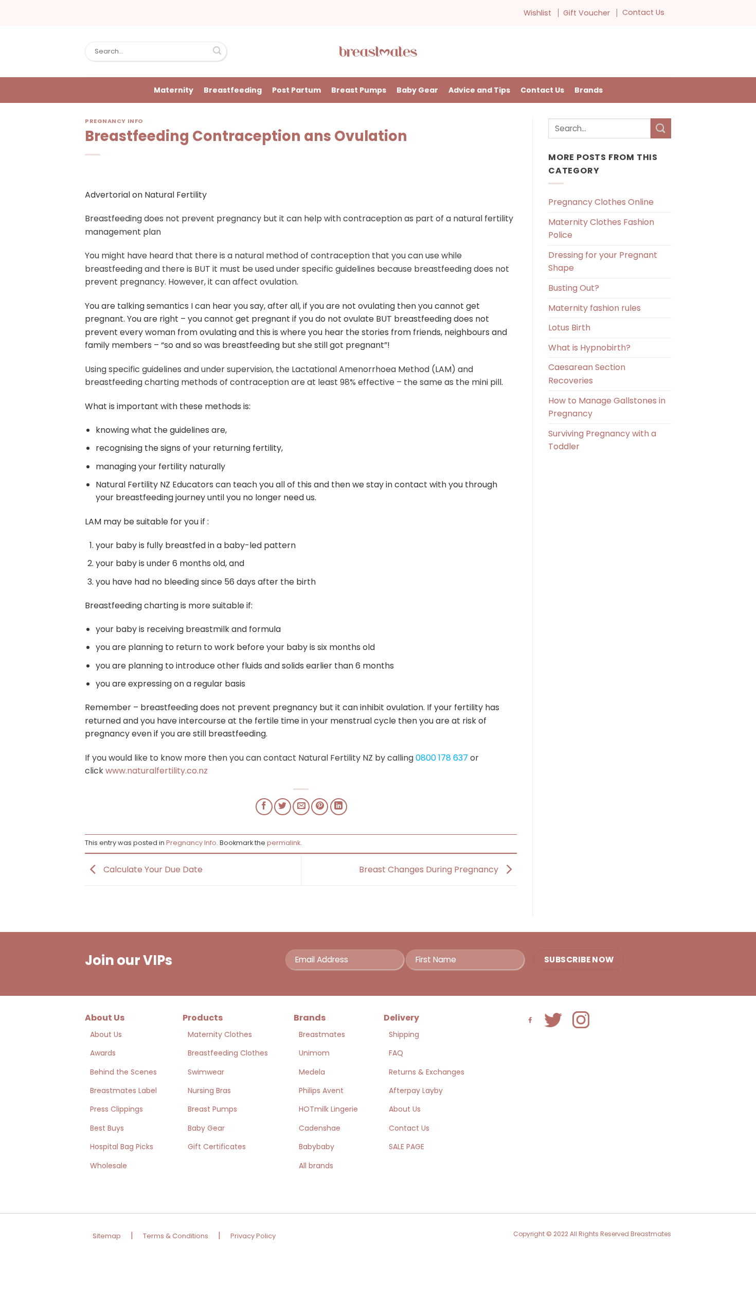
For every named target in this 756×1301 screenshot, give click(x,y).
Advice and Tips (479, 90)
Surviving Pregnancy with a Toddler (602, 440)
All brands (316, 1166)
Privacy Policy (253, 1236)
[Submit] (217, 51)
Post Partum (296, 90)
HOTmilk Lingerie (328, 1109)
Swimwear (206, 1072)
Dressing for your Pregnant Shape (602, 261)
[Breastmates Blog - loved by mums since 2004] (378, 51)
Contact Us (643, 12)
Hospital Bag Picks (121, 1146)
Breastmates (322, 1034)
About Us (106, 1034)
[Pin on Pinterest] (319, 806)
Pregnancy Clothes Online (601, 202)
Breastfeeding (233, 90)
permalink (283, 842)
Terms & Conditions (175, 1236)
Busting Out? (573, 288)
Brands (588, 90)
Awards (103, 1053)
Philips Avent (321, 1090)
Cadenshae (319, 1128)
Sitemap (107, 1236)
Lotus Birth (569, 327)
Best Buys (107, 1128)
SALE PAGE (406, 1146)
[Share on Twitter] (282, 806)
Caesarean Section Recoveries (586, 373)
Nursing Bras (209, 1090)
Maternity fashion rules (594, 308)
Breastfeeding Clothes (228, 1053)
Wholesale (108, 1166)
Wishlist (537, 13)
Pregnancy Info (114, 121)
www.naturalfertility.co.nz (156, 771)
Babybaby (316, 1146)
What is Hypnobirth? (589, 348)
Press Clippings (116, 1109)
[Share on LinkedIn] (338, 806)
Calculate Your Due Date (152, 869)
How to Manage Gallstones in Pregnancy (606, 407)
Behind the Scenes (123, 1072)
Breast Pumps (358, 90)
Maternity (173, 90)
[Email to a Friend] (301, 806)
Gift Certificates (217, 1146)
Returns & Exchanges (426, 1072)
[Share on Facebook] (264, 806)
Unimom (314, 1053)
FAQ (396, 1053)
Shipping (404, 1034)
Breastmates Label (123, 1090)
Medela (312, 1072)
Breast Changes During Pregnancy (429, 869)
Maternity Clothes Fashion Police (601, 228)
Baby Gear (417, 90)
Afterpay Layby (416, 1090)
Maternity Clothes (220, 1034)
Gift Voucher (586, 13)
